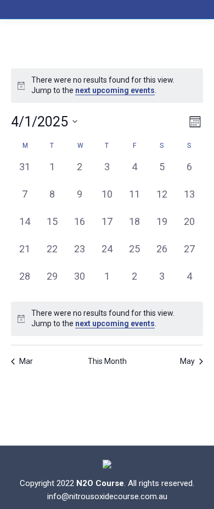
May (187, 361)
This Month (107, 361)
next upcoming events (115, 90)
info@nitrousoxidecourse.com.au (107, 496)
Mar (26, 361)
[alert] (107, 85)
